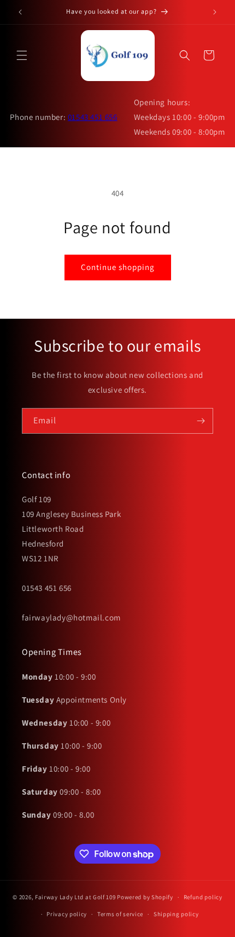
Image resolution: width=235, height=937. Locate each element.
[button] (22, 55)
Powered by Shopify (145, 897)
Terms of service (120, 914)
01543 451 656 (93, 117)
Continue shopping (118, 267)
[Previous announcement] (20, 12)
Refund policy (203, 897)
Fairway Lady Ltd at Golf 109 (75, 897)
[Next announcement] (215, 12)
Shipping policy (176, 914)
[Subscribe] (201, 421)
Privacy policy (66, 914)
